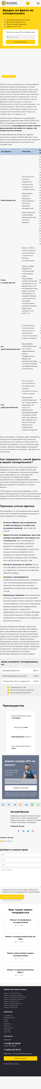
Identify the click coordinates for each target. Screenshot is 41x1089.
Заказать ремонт (20, 1058)
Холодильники (8, 76)
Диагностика (8, 1028)
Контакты (7, 1032)
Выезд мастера (9, 1017)
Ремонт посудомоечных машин (15, 997)
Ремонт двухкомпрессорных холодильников (20, 954)
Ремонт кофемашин (11, 1005)
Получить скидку (20, 42)
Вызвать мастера (20, 788)
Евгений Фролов (20, 811)
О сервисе (8, 1015)
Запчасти (7, 1025)
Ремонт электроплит (11, 1001)
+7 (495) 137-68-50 (12, 1044)
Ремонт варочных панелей (13, 999)
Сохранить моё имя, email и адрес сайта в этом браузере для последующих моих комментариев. (21, 891)
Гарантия (7, 1023)
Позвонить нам (28, 3)
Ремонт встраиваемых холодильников (20, 921)
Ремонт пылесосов (11, 1007)
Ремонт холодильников (12, 993)
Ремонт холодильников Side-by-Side (20, 937)
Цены (6, 1019)
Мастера (7, 1030)
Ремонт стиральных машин (13, 995)
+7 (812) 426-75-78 (12, 1050)
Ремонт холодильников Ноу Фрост (20, 971)
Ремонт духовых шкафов (12, 1003)
